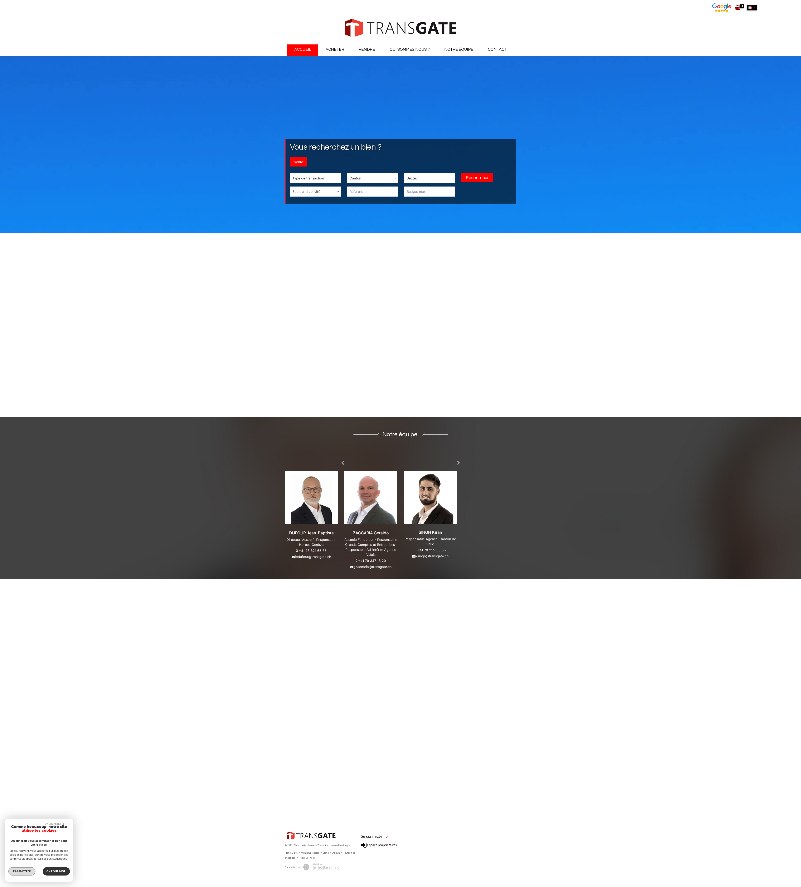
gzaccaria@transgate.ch (372, 567)
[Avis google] (722, 7)
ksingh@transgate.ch (432, 556)
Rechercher (477, 177)
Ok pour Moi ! (56, 871)
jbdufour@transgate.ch (313, 557)
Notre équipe (458, 49)
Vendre (367, 49)
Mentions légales (310, 853)
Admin (336, 853)
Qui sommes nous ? (410, 49)
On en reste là (54, 824)
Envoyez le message (491, 393)
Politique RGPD (307, 858)
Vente (298, 162)
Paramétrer (22, 871)
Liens (326, 853)
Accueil (302, 49)
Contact (497, 49)
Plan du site (291, 853)
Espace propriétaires (381, 845)
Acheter (335, 49)
